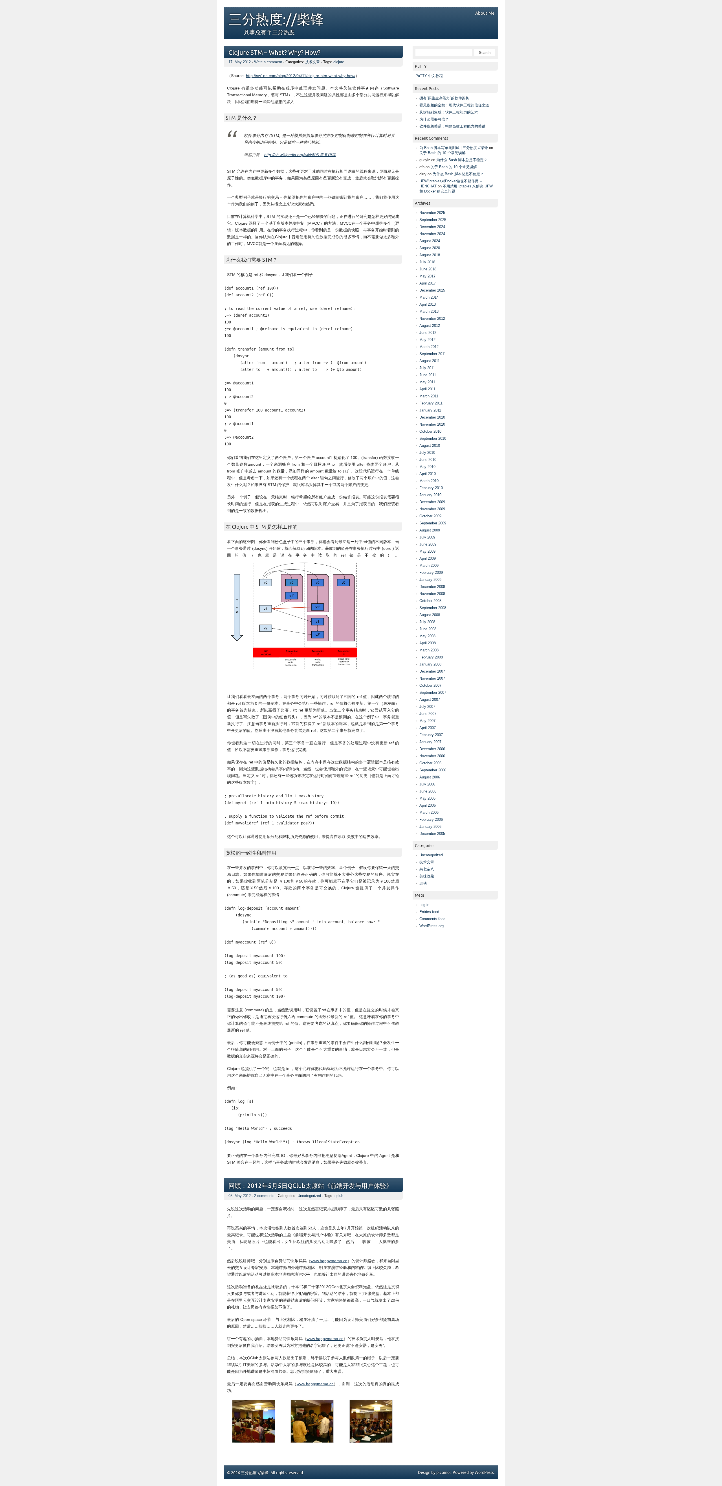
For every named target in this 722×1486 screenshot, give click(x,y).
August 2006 (429, 777)
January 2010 (430, 495)
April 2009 (427, 558)
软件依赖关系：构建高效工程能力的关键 (452, 126)
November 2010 (432, 424)
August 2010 (429, 445)
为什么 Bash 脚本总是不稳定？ (461, 160)
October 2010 (430, 431)
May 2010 (427, 467)
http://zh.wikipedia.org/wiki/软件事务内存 (300, 154)
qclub (338, 1196)
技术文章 (312, 62)
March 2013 (429, 311)
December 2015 (432, 290)
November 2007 (432, 678)
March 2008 (429, 650)
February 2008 (431, 657)
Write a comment (268, 62)
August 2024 (429, 241)
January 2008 (430, 664)
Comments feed (432, 919)
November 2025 (432, 213)
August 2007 (429, 699)
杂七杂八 (426, 869)
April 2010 (427, 474)
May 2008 (427, 636)
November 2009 (432, 509)
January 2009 (430, 579)
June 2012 (427, 333)
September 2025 (432, 220)
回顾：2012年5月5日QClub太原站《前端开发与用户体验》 (310, 1186)
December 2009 (432, 502)
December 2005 (432, 833)
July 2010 (427, 452)
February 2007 (431, 735)
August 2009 (429, 530)
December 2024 (432, 227)
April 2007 (427, 728)
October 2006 (430, 763)
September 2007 (432, 692)
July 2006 (427, 784)
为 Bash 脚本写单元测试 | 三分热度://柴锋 (453, 148)
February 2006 (431, 819)
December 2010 (432, 417)
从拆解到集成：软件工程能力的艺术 (448, 112)
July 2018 (427, 262)
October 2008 (430, 601)
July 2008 (427, 622)
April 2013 (427, 304)
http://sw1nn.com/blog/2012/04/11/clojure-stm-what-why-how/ (300, 75)
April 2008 (427, 643)
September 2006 (432, 770)
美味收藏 (426, 876)
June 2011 (427, 375)
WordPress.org (431, 926)
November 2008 (432, 594)
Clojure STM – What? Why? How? (274, 53)
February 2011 (431, 403)
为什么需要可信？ (434, 119)
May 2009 (427, 551)
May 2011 (427, 382)
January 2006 (430, 826)
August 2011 (429, 361)
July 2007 (427, 706)
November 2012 (432, 318)
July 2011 (427, 368)
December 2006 (432, 749)
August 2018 (429, 255)
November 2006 (432, 756)
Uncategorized (309, 1196)
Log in (424, 905)
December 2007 (432, 671)
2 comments (264, 1196)
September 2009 (432, 523)
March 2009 (429, 565)
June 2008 (427, 629)
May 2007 (427, 721)
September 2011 (432, 354)
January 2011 (430, 410)
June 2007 (427, 714)
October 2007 (430, 685)
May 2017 (427, 276)
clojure (338, 62)
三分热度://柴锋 (276, 20)
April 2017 (427, 283)
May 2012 (427, 340)
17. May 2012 (239, 62)
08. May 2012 (239, 1196)
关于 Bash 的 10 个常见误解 (442, 153)
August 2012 (429, 325)
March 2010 (429, 481)
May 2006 (427, 798)
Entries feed (429, 912)
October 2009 (430, 516)
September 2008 (432, 608)
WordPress (484, 1472)
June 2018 (427, 269)
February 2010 (431, 488)
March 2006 (429, 812)
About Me (484, 13)
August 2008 (429, 615)
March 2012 (429, 347)
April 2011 (427, 389)
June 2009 (427, 544)
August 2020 (429, 248)
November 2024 (432, 234)
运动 (423, 883)
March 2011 (428, 396)
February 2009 (431, 572)
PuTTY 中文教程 (429, 76)
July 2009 (427, 537)
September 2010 (432, 438)
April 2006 (427, 805)
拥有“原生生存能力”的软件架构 (444, 98)
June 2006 (427, 791)
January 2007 (430, 742)
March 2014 (429, 297)
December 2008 (432, 587)
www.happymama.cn (329, 1261)
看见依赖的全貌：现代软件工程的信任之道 (454, 105)
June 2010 (427, 460)
